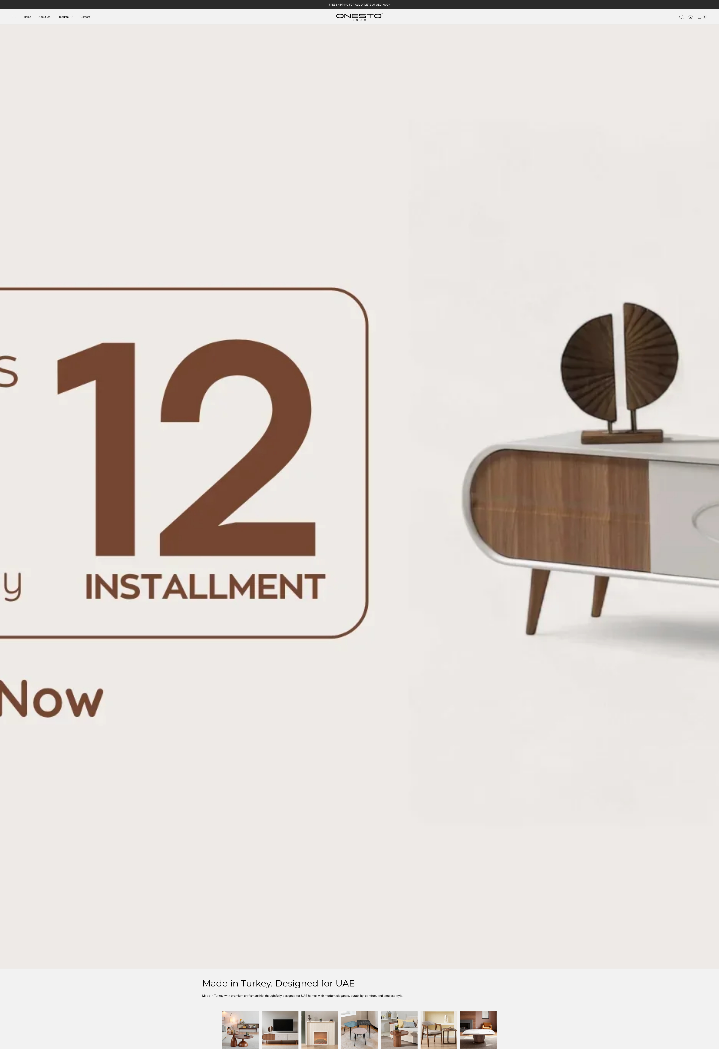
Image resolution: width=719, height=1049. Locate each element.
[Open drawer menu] (14, 17)
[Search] (681, 17)
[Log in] (690, 17)
